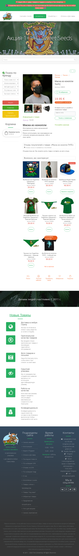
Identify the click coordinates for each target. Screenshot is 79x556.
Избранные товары (29, 496)
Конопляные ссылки (30, 480)
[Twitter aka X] (70, 489)
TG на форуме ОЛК (29, 463)
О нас (25, 476)
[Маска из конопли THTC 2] (46, 108)
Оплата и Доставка (68, 16)
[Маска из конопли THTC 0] (28, 108)
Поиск (28, 278)
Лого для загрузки (29, 509)
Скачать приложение (11, 114)
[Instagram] (74, 489)
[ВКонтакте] (62, 489)
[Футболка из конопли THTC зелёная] (49, 169)
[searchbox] (39, 59)
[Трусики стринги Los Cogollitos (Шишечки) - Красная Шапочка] (49, 205)
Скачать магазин (28, 442)
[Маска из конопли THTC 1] (37, 108)
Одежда (57, 77)
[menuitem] (71, 71)
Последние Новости (30, 459)
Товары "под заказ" (29, 492)
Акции (10, 102)
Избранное (59, 278)
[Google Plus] (66, 489)
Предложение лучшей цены (27, 502)
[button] (12, 133)
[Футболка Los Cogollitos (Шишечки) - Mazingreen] (31, 169)
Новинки (10, 108)
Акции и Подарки (28, 451)
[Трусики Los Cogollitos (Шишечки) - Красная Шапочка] (31, 243)
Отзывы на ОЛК (28, 468)
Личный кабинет (38, 279)
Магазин (57, 75)
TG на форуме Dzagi (29, 472)
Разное (65, 75)
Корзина (70, 278)
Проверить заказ (49, 279)
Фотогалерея (27, 447)
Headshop (52, 16)
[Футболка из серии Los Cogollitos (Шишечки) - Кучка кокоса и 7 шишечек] (67, 205)
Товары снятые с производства (28, 486)
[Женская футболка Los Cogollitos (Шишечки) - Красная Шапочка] (31, 205)
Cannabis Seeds (26, 16)
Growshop (39, 16)
